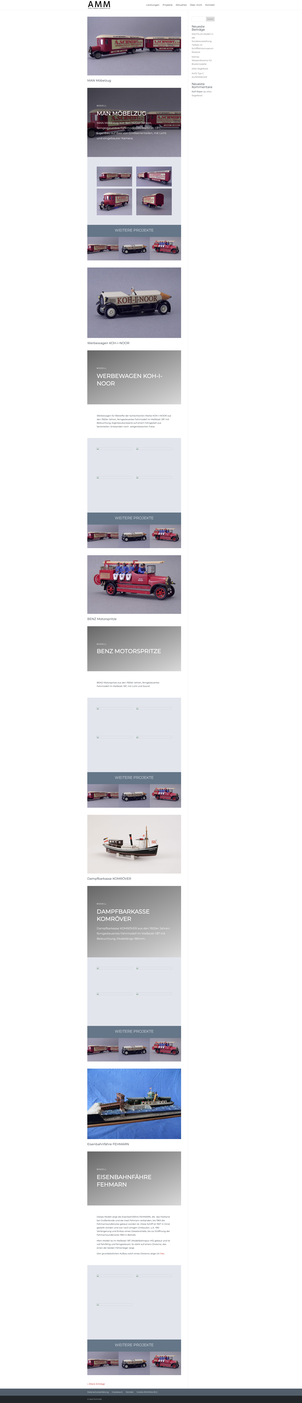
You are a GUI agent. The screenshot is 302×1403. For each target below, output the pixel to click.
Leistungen (152, 5)
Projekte (168, 5)
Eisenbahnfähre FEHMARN (108, 1144)
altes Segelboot (200, 68)
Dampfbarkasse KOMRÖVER (109, 879)
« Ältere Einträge (96, 1384)
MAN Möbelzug (99, 80)
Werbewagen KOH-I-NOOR (108, 343)
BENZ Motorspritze (102, 619)
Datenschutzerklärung (98, 1392)
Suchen (210, 19)
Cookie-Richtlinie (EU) (147, 1392)
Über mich (196, 5)
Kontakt (210, 5)
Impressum (117, 1392)
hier (162, 1253)
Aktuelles (181, 5)
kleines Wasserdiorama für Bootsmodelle (202, 60)
